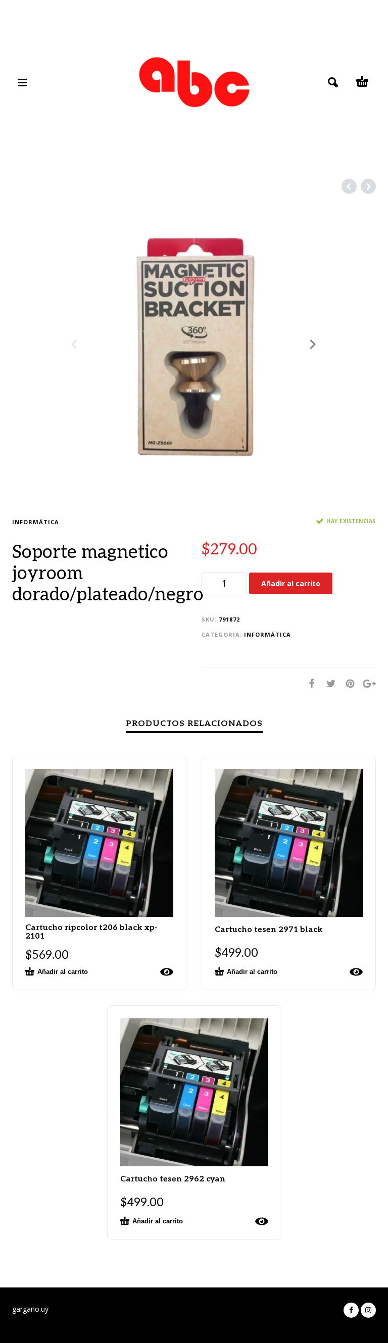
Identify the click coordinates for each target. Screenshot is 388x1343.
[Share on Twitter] (327, 683)
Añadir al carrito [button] (62, 971)
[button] (80, 1321)
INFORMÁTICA (35, 522)
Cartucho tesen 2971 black (269, 930)
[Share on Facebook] (308, 683)
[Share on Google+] (366, 683)
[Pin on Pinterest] (347, 683)
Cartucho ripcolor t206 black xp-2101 (91, 932)
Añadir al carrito (290, 583)
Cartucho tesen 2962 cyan (172, 1179)
